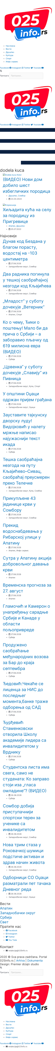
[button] (27, 71)
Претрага (4, 76)
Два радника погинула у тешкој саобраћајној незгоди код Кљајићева (27, 279)
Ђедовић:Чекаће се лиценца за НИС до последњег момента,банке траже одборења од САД (25, 695)
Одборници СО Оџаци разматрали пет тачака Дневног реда (27, 883)
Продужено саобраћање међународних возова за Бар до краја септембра (26, 656)
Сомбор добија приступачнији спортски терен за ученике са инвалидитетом (21, 817)
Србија (6, 917)
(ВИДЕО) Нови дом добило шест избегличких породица (26, 185)
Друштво (13, 196)
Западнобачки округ (17, 913)
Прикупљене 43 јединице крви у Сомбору (19, 504)
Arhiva (20, 960)
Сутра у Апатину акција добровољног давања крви (27, 563)
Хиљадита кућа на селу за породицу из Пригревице (27, 215)
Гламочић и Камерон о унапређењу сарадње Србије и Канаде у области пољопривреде (26, 618)
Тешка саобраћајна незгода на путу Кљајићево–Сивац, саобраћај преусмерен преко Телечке (26, 471)
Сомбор (21, 196)
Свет (4, 922)
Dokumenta (35, 960)
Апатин (12, 226)
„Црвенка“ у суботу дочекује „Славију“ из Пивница (25, 372)
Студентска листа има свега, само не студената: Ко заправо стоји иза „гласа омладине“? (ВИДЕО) (26, 778)
